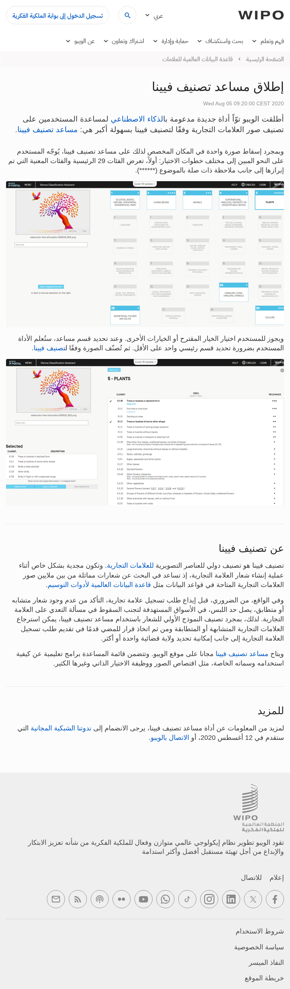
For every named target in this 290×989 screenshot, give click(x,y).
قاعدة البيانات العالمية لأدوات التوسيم (99, 584)
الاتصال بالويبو (170, 737)
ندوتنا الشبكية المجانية (61, 728)
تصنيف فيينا (49, 348)
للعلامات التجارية (130, 565)
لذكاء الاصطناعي (137, 119)
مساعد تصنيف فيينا (47, 129)
